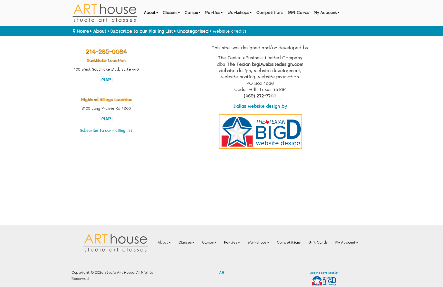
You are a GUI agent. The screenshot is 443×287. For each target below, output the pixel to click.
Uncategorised (192, 31)
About (150, 12)
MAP (106, 79)
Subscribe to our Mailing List (141, 31)
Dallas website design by (260, 106)
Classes (170, 12)
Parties (212, 12)
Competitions (269, 12)
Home (83, 31)
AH (221, 272)
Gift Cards (298, 12)
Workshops (238, 12)
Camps (191, 12)
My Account (325, 12)
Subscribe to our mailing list (106, 130)
